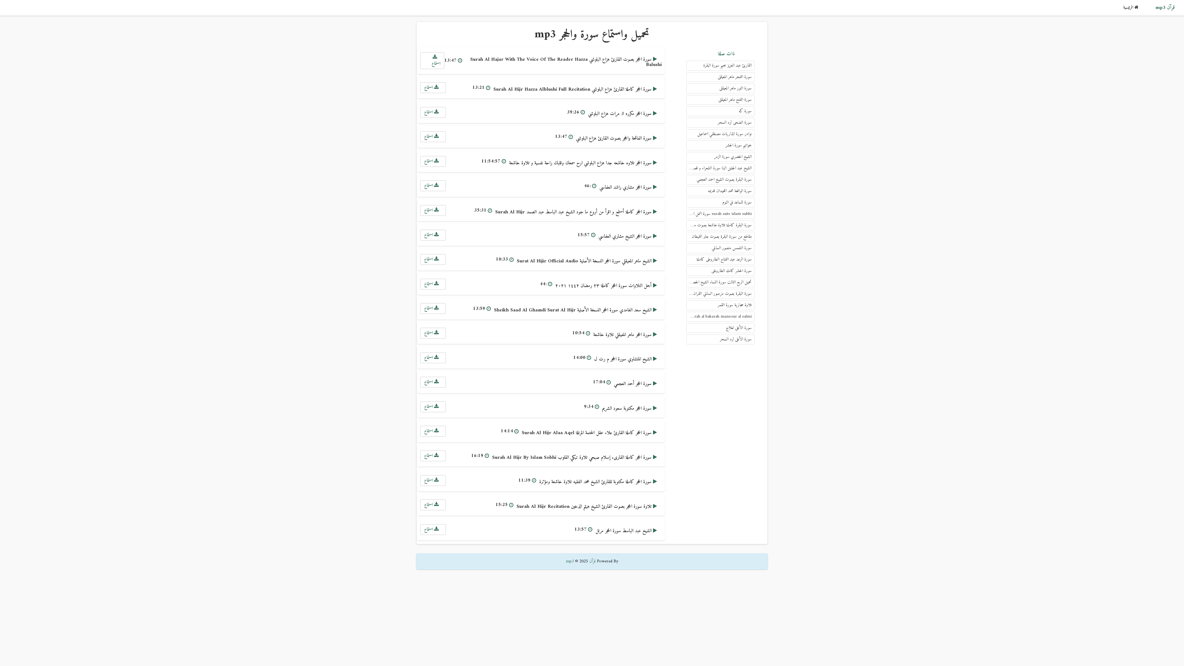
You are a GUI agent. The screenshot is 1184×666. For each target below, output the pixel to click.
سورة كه (745, 111)
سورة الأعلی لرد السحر (736, 339)
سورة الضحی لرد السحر (735, 122)
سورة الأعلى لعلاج (739, 328)
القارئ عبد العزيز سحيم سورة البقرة (727, 65)
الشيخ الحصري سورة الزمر (733, 157)
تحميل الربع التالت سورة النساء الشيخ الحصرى (720, 282)
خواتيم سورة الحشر (739, 145)
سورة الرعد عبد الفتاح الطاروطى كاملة (724, 259)
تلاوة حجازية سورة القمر (735, 305)
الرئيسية (1128, 7)
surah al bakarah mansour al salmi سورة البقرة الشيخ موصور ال (719, 316)
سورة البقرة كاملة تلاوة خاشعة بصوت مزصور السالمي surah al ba (719, 225)
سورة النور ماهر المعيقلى (735, 88)
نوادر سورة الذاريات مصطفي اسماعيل (724, 134)
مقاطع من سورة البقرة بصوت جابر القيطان (722, 236)
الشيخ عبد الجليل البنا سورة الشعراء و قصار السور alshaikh (719, 168)
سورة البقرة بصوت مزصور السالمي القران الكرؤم (719, 294)
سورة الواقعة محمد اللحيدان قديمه (730, 191)
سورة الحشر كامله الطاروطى (731, 271)
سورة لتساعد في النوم (737, 202)
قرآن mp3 (1165, 7)
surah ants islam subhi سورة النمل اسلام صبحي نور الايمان (719, 214)
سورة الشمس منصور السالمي (732, 248)
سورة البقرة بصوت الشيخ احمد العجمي (724, 179)
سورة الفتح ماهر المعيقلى (735, 100)
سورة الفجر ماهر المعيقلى (735, 77)
